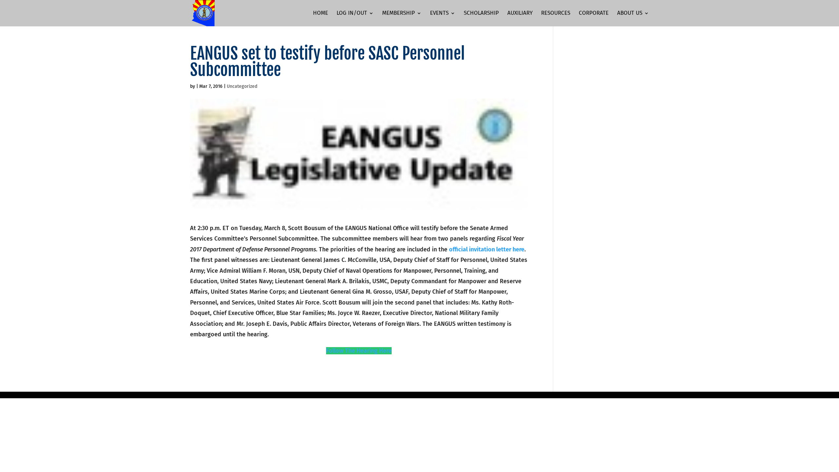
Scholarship (481, 13)
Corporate (594, 13)
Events (439, 13)
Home (320, 13)
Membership (398, 13)
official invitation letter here (486, 249)
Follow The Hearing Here (359, 350)
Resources (555, 13)
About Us (629, 13)
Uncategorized (242, 86)
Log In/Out (352, 13)
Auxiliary (520, 13)
